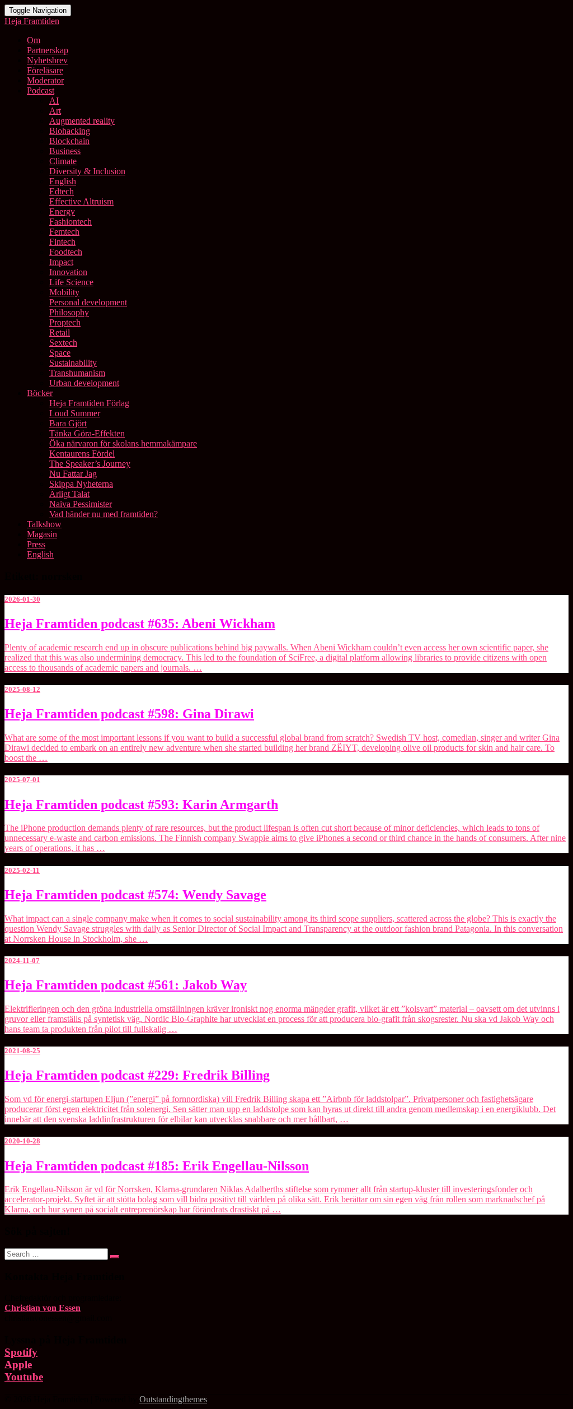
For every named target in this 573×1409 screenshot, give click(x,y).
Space (60, 352)
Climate (63, 161)
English (62, 181)
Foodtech (65, 252)
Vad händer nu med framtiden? (103, 514)
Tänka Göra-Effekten (87, 433)
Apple (18, 1364)
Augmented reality (82, 120)
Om (33, 40)
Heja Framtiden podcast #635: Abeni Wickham (139, 623)
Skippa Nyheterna (81, 484)
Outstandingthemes (173, 1399)
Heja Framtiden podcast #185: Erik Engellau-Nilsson (156, 1166)
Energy (62, 211)
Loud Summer (74, 413)
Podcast (40, 90)
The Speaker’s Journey (89, 463)
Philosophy (69, 312)
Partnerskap (47, 50)
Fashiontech (70, 221)
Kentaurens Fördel (82, 453)
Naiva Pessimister (80, 504)
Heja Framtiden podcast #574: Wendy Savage (135, 894)
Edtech (61, 191)
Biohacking (69, 131)
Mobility (64, 292)
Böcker (40, 393)
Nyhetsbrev (47, 60)
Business (65, 151)
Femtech (64, 231)
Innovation (68, 272)
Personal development (88, 302)
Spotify (20, 1352)
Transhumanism (77, 373)
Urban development (84, 383)
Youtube (23, 1377)
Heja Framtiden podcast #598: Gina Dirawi (129, 713)
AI (54, 100)
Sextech (63, 342)
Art (55, 110)
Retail (59, 332)
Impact (61, 262)
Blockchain (69, 141)
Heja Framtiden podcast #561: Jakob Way (125, 985)
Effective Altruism (81, 201)
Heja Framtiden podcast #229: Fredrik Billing (137, 1075)
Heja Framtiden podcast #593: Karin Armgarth (141, 804)
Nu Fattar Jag (73, 473)
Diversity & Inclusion (87, 171)
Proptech (65, 322)
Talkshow (44, 524)
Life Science (71, 282)
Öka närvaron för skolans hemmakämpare (123, 443)
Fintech (62, 242)
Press (36, 544)
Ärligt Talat (69, 494)
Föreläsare (45, 70)
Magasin (42, 534)
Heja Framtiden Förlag (89, 403)
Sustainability (73, 363)
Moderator (45, 80)
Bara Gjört (68, 423)
